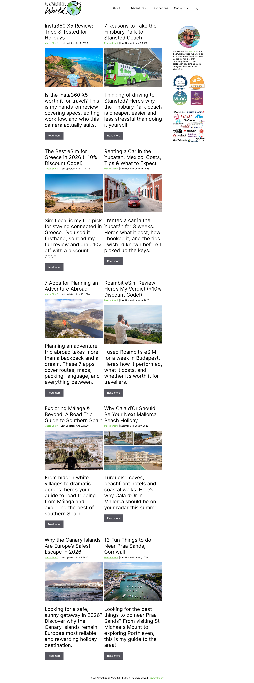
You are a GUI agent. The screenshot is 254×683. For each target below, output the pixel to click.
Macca (191, 51)
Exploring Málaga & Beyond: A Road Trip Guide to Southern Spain (73, 414)
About (116, 8)
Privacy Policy (156, 678)
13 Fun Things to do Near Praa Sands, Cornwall (127, 546)
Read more (54, 135)
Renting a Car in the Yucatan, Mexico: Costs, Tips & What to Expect (132, 157)
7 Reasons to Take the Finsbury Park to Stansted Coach (130, 32)
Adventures (138, 8)
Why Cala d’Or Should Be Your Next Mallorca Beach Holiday (130, 414)
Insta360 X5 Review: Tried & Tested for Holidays (69, 32)
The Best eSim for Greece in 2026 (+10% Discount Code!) (71, 157)
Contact (179, 8)
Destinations (160, 8)
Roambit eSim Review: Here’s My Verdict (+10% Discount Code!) (132, 289)
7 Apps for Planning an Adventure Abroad (71, 286)
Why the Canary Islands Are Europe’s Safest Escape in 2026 (73, 546)
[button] (196, 8)
